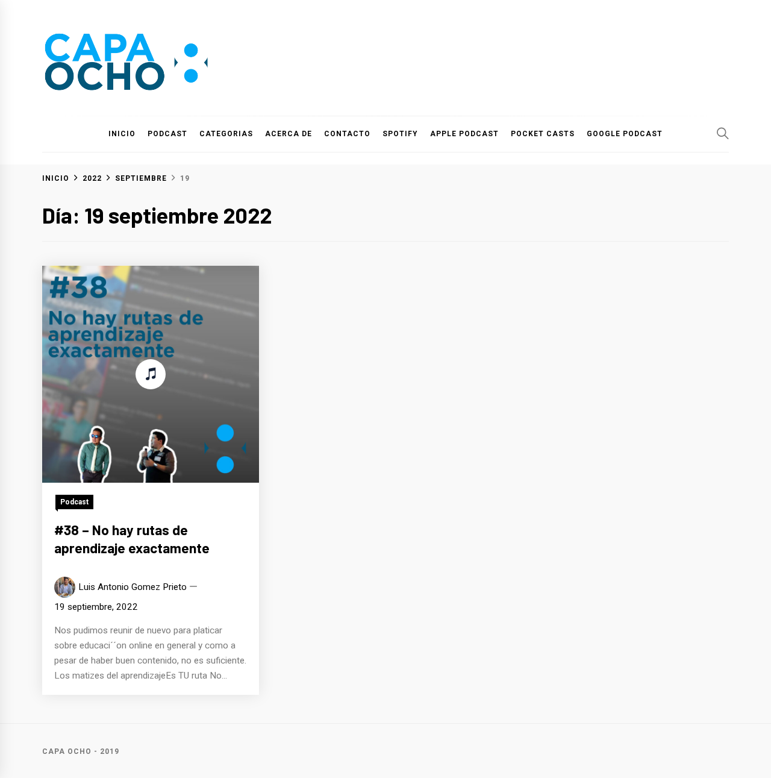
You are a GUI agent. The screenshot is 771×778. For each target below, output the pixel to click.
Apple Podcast (464, 134)
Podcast (167, 134)
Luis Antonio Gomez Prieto (132, 587)
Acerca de (288, 134)
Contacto (347, 134)
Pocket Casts (543, 134)
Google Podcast (625, 134)
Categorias (226, 134)
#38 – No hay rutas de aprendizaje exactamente (132, 538)
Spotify (400, 134)
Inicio (122, 134)
